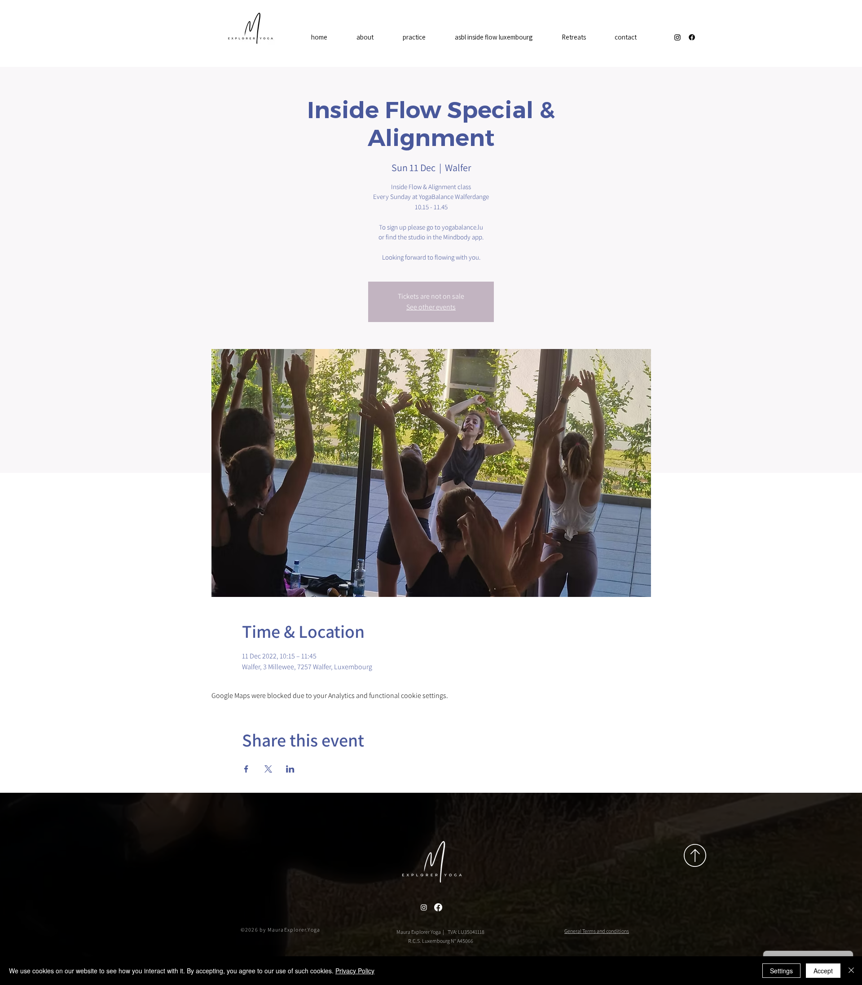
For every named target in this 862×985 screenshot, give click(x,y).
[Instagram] (677, 37)
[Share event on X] (268, 769)
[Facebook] (692, 37)
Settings (781, 970)
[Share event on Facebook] (246, 769)
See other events (431, 307)
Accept (823, 970)
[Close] (851, 970)
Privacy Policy (354, 970)
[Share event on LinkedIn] (290, 769)
